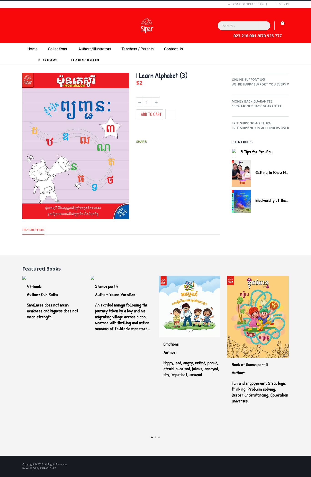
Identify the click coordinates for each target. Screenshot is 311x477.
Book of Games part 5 (250, 364)
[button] (283, 26)
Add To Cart (151, 114)
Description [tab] (33, 230)
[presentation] (281, 141)
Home (33, 49)
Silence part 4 (106, 286)
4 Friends (34, 286)
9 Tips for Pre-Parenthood (263, 151)
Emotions (170, 344)
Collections (57, 49)
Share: (141, 141)
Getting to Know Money (274, 172)
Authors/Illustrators (95, 49)
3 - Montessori (48, 59)
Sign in (284, 4)
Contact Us (173, 49)
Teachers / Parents (138, 49)
